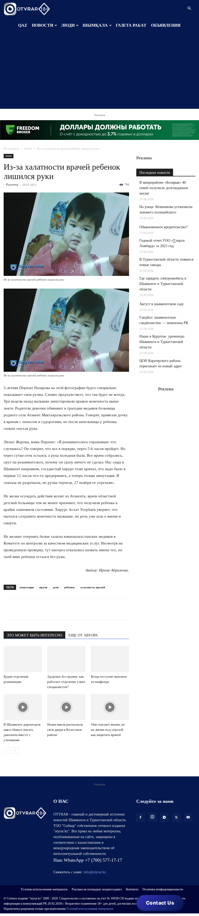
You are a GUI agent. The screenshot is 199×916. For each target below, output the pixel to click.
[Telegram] (21, 609)
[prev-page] (7, 750)
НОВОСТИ (42, 25)
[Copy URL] (68, 609)
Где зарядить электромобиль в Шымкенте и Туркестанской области (162, 283)
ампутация (26, 587)
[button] (189, 8)
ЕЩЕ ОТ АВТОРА (83, 635)
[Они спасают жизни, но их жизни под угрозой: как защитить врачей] (110, 707)
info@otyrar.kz (95, 872)
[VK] (32, 609)
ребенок (69, 587)
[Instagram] (152, 817)
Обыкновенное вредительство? (163, 227)
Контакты (132, 889)
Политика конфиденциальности (163, 889)
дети (56, 587)
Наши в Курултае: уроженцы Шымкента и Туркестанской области (161, 341)
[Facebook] (44, 609)
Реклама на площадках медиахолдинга (97, 889)
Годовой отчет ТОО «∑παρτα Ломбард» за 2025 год (161, 243)
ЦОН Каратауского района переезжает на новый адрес (160, 363)
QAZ (22, 25)
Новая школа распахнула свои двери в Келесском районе (65, 729)
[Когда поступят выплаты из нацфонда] (110, 659)
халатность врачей (92, 587)
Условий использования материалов (89, 909)
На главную (11, 149)
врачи (43, 587)
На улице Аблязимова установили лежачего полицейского (166, 209)
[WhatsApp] (9, 609)
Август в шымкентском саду (161, 304)
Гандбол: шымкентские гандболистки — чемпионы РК (163, 320)
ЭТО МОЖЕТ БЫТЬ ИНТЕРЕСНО (34, 635)
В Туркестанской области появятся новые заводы (166, 262)
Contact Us (160, 903)
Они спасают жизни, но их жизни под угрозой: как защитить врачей (108, 729)
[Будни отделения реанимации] (23, 659)
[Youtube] (188, 817)
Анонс (28, 149)
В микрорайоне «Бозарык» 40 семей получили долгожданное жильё (163, 188)
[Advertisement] (99, 72)
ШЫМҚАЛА (95, 25)
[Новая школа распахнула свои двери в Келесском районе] (66, 707)
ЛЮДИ (68, 25)
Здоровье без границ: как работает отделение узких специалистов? (66, 682)
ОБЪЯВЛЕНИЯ (166, 25)
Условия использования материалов (44, 889)
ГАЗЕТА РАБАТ (131, 25)
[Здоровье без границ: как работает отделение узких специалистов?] (66, 659)
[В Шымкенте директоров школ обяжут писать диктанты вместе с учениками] (23, 707)
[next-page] (15, 750)
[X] (56, 609)
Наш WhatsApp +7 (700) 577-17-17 (87, 860)
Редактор (12, 184)
